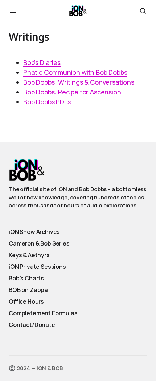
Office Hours (26, 301)
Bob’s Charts (26, 278)
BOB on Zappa (28, 290)
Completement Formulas (43, 313)
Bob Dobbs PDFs (46, 101)
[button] (13, 11)
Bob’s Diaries (42, 62)
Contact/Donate (32, 325)
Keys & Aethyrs (29, 255)
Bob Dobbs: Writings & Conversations (78, 82)
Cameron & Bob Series (39, 243)
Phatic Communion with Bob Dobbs (75, 72)
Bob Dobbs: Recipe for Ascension (72, 92)
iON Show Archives (34, 232)
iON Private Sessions (37, 267)
